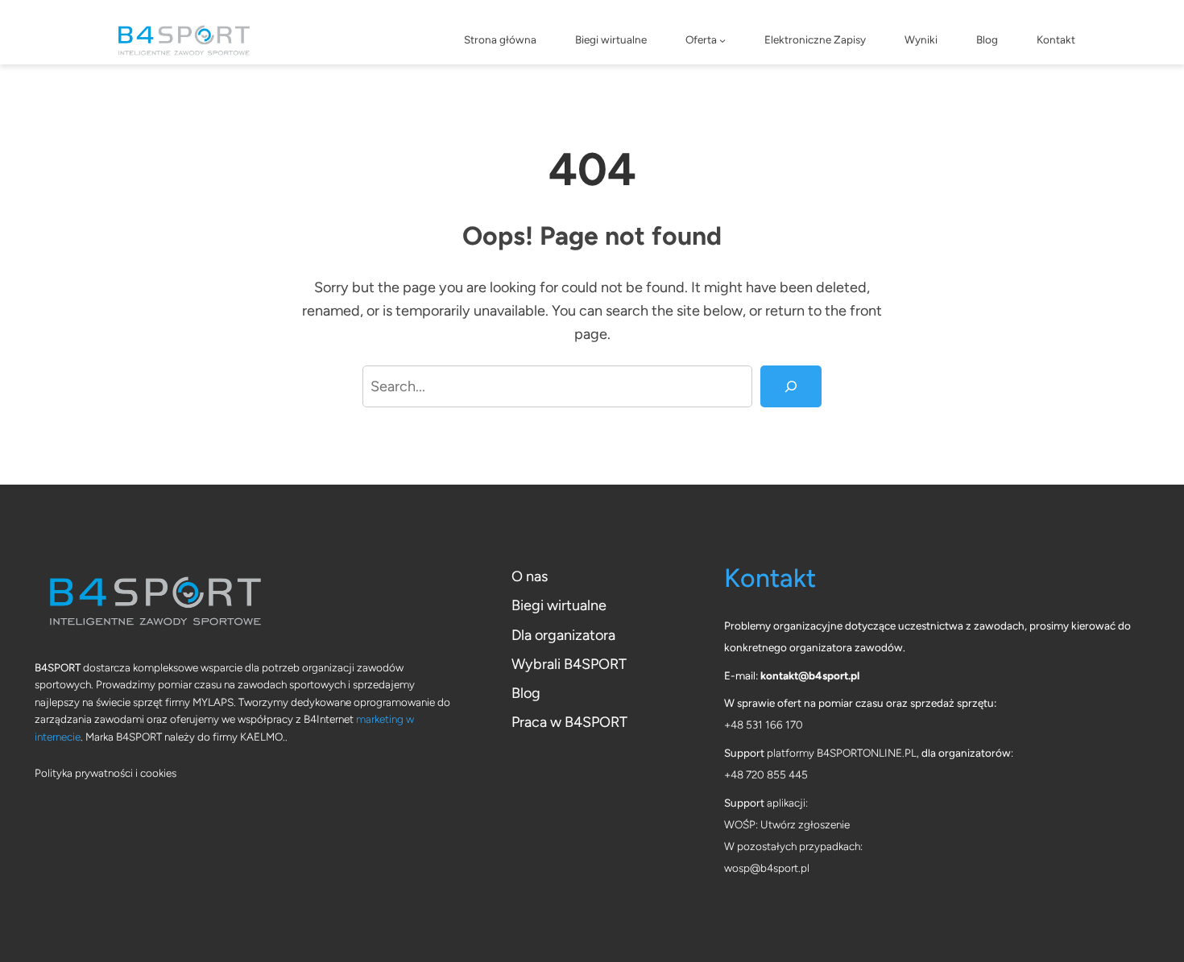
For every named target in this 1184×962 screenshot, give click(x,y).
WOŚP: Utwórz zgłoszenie (787, 824)
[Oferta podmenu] (722, 40)
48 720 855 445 (769, 774)
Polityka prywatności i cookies (105, 772)
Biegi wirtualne (558, 605)
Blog (525, 693)
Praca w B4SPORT (569, 722)
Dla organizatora (563, 635)
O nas (529, 576)
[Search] (791, 386)
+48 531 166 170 (763, 724)
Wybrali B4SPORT (569, 664)
